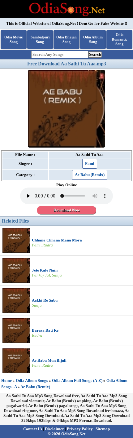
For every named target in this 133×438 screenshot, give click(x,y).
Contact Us (32, 429)
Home (6, 380)
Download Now (67, 210)
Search (95, 54)
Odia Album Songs (32, 380)
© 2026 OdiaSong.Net (66, 433)
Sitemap (103, 429)
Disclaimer (54, 429)
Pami (89, 163)
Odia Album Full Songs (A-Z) (77, 380)
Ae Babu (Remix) (90, 174)
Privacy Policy (80, 429)
